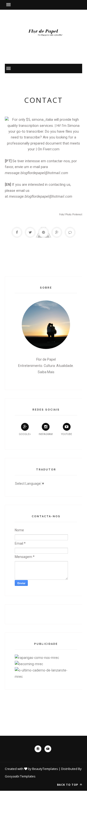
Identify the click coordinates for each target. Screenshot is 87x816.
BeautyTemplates (45, 769)
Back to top (68, 784)
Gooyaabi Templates (20, 776)
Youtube (66, 434)
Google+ (25, 434)
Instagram (46, 434)
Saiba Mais (46, 372)
